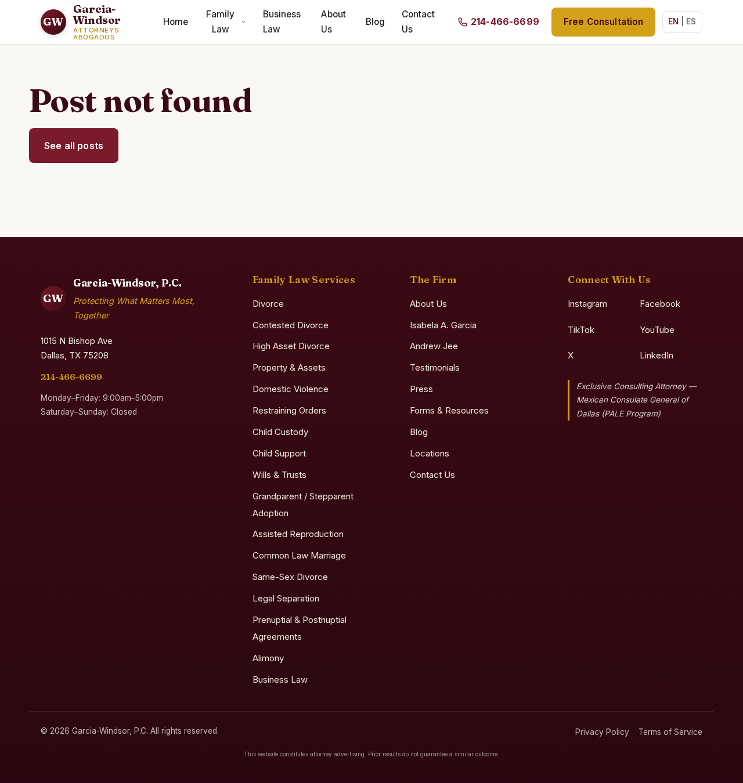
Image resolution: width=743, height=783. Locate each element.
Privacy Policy (602, 732)
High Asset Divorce (291, 345)
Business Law (282, 22)
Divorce (268, 303)
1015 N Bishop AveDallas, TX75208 (77, 348)
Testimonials (435, 367)
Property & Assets (289, 367)
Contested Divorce (291, 325)
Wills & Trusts (279, 474)
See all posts (73, 145)
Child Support (279, 453)
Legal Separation (286, 598)
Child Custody (280, 431)
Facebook (660, 303)
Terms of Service (670, 732)
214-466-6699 (71, 376)
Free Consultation (604, 21)
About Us (333, 22)
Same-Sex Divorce (290, 576)
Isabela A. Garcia (443, 325)
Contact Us (418, 22)
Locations (429, 453)
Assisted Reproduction (298, 533)
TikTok (581, 329)
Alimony (268, 658)
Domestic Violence (291, 388)
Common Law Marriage (299, 555)
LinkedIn (656, 355)
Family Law (220, 22)
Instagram (587, 303)
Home (175, 21)
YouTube (657, 329)
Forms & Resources (449, 410)
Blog (375, 21)
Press (421, 388)
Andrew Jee (434, 345)
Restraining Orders (289, 410)
